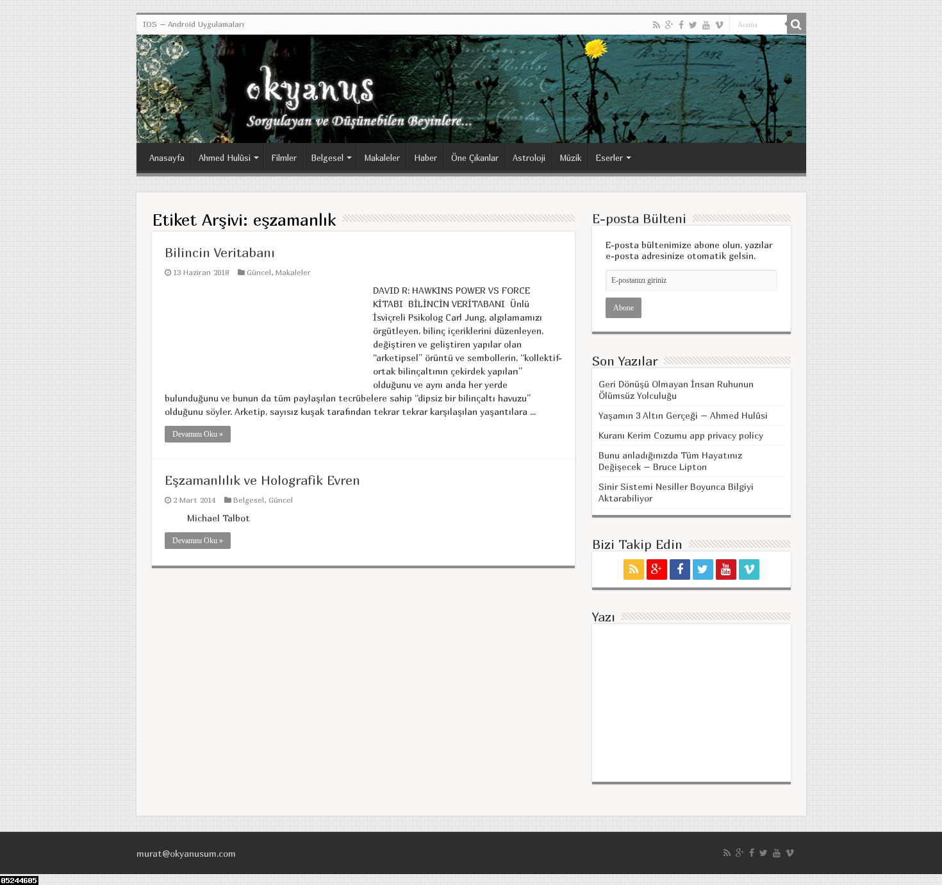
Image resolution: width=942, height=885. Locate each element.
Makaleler (382, 158)
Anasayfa (167, 158)
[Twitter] (693, 25)
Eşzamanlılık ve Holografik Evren (262, 480)
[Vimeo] (719, 25)
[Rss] (656, 25)
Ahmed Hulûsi (225, 158)
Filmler (284, 158)
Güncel (259, 272)
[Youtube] (706, 25)
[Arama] (796, 24)
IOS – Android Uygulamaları (193, 24)
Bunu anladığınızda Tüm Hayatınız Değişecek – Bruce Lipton (670, 461)
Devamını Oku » (197, 434)
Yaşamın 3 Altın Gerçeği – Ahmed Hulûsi (683, 415)
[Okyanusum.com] (471, 89)
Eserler (609, 158)
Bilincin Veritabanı (220, 252)
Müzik (570, 158)
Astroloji (529, 158)
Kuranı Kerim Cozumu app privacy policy (681, 435)
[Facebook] (681, 25)
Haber (425, 158)
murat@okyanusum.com (186, 853)
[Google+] (669, 25)
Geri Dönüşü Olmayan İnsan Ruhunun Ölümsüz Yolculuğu (676, 389)
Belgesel (327, 158)
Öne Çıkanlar (475, 158)
